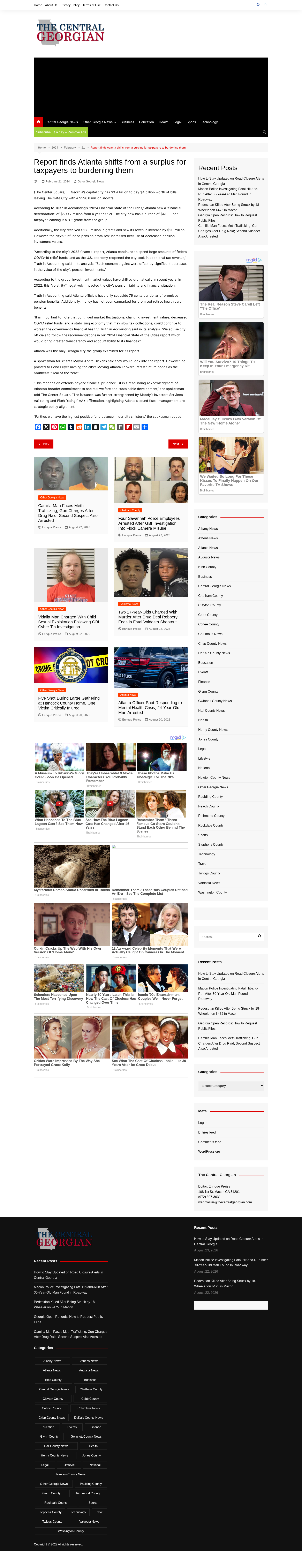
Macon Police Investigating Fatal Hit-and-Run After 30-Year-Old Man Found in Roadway (228, 194)
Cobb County (208, 615)
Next (176, 444)
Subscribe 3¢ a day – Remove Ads (61, 132)
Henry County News (213, 729)
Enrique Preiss (51, 527)
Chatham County (130, 510)
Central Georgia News (61, 122)
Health (163, 122)
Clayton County (209, 605)
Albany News (208, 528)
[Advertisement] (151, 86)
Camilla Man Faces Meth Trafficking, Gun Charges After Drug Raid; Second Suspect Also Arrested (229, 231)
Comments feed (209, 1142)
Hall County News (211, 710)
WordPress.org (209, 1151)
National (204, 768)
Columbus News (210, 634)
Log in (202, 1122)
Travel (202, 863)
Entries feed (207, 1132)
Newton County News (214, 777)
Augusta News (209, 557)
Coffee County (208, 624)
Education (146, 122)
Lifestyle (204, 758)
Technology (209, 122)
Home (38, 5)
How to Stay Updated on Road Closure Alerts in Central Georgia (231, 976)
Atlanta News (128, 694)
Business (127, 122)
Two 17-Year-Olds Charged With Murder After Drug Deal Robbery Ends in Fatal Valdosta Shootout (148, 617)
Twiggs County (209, 873)
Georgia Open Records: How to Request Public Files (227, 1026)
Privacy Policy (70, 5)
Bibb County (207, 567)
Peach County (208, 806)
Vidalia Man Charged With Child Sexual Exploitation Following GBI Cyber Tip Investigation (68, 622)
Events (203, 672)
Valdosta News (129, 603)
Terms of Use (92, 5)
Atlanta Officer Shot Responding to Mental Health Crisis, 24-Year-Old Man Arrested (150, 707)
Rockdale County (211, 825)
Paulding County (210, 796)
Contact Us (111, 5)
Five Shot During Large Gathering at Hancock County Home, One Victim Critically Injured (69, 703)
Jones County (208, 739)
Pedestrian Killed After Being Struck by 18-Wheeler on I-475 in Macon (229, 1011)
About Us (51, 5)
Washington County (212, 892)
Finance (204, 682)
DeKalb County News (214, 653)
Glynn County (208, 691)
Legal (177, 122)
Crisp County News (212, 643)
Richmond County (211, 816)
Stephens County (211, 844)
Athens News (208, 538)
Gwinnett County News (215, 701)
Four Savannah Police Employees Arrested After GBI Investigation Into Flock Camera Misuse (149, 523)
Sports (191, 122)
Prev (46, 444)
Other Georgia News (98, 122)
